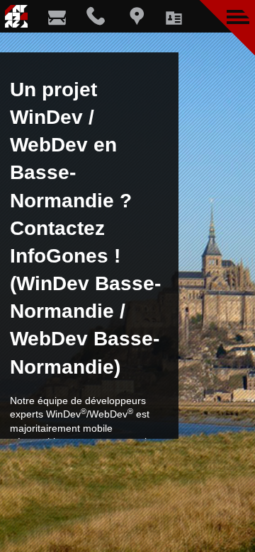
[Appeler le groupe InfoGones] (95, 16)
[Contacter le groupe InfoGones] (57, 16)
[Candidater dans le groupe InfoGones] (173, 16)
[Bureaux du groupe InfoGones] (134, 16)
